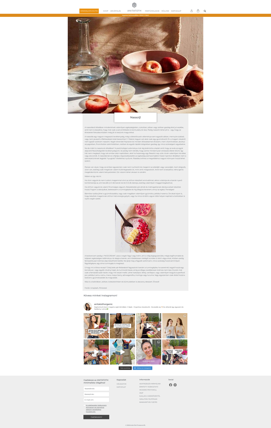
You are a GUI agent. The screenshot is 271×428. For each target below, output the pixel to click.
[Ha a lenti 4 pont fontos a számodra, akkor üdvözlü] (174, 346)
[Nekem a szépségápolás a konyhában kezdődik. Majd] (96, 346)
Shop (105, 11)
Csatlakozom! (96, 411)
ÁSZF (141, 387)
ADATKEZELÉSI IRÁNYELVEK (150, 378)
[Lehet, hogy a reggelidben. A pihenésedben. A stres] (148, 320)
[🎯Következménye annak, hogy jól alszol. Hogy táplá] (96, 320)
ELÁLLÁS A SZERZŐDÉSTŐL (149, 390)
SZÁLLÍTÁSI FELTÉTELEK (148, 393)
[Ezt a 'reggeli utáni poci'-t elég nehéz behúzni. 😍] (148, 346)
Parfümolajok (152, 11)
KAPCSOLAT (121, 381)
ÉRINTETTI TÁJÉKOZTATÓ (148, 381)
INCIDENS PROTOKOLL (148, 384)
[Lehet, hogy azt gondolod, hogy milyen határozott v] (174, 320)
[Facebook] (170, 379)
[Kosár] (198, 11)
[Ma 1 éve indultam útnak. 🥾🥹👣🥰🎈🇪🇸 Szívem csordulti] (122, 346)
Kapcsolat (176, 11)
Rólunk (165, 11)
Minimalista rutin (89, 11)
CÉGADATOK (121, 378)
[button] (205, 11)
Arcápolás (115, 11)
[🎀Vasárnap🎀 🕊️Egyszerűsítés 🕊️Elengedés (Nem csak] (122, 320)
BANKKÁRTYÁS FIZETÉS (148, 396)
